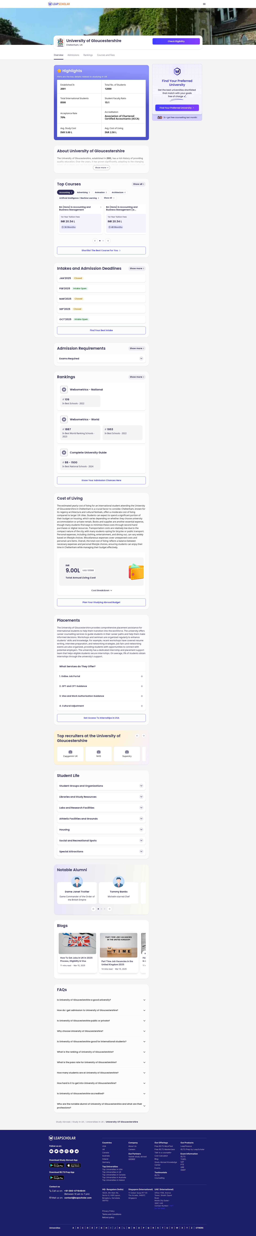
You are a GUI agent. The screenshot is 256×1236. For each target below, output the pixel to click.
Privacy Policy (108, 1211)
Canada (105, 1152)
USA (104, 1146)
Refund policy (108, 1217)
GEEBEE (131, 1159)
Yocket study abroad (137, 1156)
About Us (132, 1146)
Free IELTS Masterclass (165, 1149)
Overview (58, 55)
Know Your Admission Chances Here (101, 480)
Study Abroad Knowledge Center (166, 1163)
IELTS (157, 1175)
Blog (156, 1159)
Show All (108, 198)
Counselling (160, 1178)
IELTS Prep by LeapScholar (192, 1149)
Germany (106, 1162)
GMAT (183, 1170)
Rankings (88, 55)
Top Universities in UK (111, 1172)
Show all (137, 184)
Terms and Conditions (111, 1214)
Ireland (105, 1159)
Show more (136, 268)
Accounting (65, 192)
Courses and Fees (106, 55)
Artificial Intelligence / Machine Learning (79, 198)
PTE (182, 1164)
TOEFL (183, 1159)
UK (103, 1149)
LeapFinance (186, 1146)
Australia (106, 1156)
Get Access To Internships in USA (101, 717)
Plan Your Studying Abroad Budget (101, 602)
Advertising (83, 192)
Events (157, 1168)
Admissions (73, 55)
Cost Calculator (161, 1156)
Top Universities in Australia (114, 1177)
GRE (182, 1167)
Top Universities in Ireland (113, 1180)
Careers (131, 1149)
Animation (101, 192)
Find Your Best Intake (101, 330)
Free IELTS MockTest (164, 1146)
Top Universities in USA (112, 1169)
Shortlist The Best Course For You (100, 250)
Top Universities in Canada (113, 1175)
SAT (182, 1162)
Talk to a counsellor (163, 1152)
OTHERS (199, 1228)
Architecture (118, 192)
